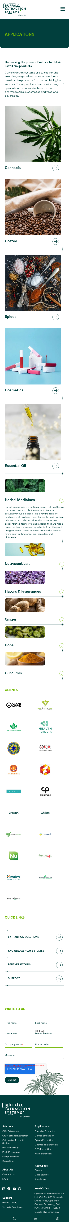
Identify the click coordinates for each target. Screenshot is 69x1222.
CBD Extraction (43, 1149)
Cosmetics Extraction (46, 1145)
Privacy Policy (9, 1203)
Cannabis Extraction (45, 1131)
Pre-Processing (10, 1148)
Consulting (7, 1161)
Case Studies (41, 1175)
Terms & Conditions (12, 1207)
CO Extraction (10, 1131)
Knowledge (40, 1179)
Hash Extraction (43, 1154)
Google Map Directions (46, 1212)
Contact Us (8, 1175)
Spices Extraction (44, 1140)
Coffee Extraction (44, 1136)
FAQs (5, 1179)
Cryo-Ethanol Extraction (15, 1136)
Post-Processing (11, 1152)
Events (38, 1170)
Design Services (10, 1157)
